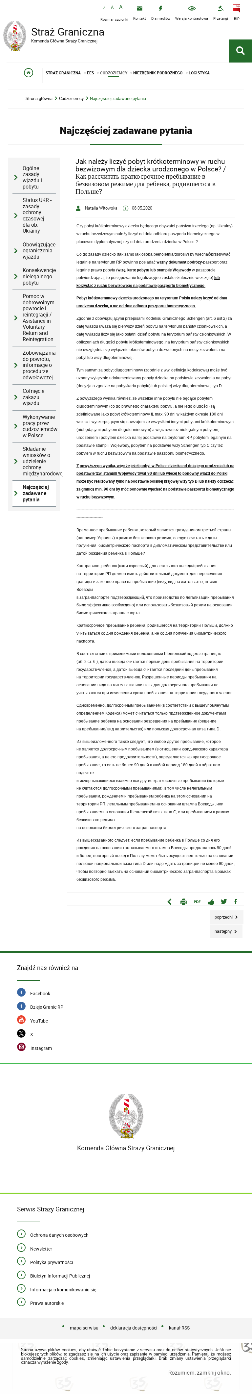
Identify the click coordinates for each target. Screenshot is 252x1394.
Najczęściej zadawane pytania (118, 98)
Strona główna (39, 98)
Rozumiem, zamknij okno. (199, 1372)
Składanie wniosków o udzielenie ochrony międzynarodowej (39, 461)
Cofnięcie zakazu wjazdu (33, 397)
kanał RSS (179, 1328)
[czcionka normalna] (104, 8)
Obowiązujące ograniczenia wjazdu (39, 250)
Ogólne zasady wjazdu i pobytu (32, 177)
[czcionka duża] (120, 7)
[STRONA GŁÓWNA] (29, 75)
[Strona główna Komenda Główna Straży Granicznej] (126, 1116)
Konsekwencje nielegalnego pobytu (39, 276)
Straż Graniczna (53, 32)
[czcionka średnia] (112, 8)
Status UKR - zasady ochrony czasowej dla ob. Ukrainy (37, 215)
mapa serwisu (84, 1328)
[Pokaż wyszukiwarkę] (240, 51)
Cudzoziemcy (71, 98)
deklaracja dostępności (133, 1328)
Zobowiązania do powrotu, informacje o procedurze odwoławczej (39, 365)
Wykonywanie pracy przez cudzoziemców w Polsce (39, 426)
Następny (221, 929)
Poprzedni (222, 915)
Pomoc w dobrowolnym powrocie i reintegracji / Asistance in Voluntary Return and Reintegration (38, 318)
